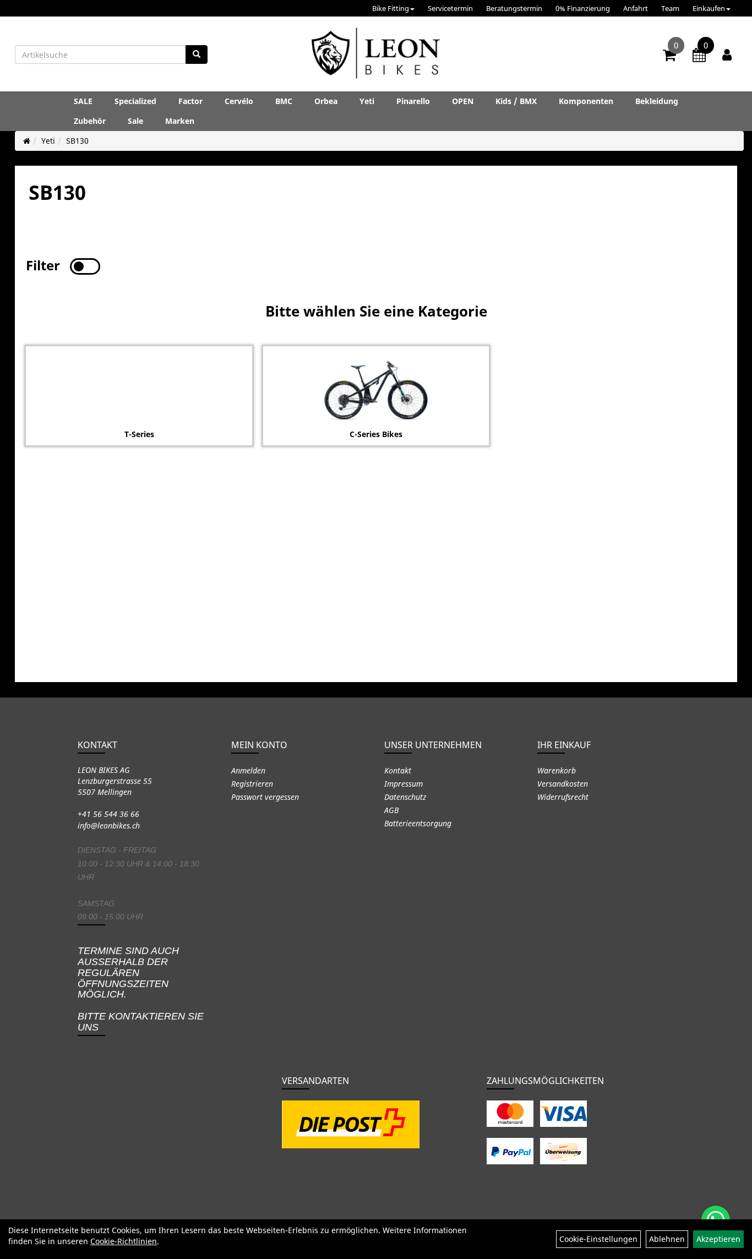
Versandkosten (562, 783)
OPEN (462, 101)
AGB (391, 810)
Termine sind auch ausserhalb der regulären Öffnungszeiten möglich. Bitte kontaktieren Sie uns (141, 989)
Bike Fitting (390, 8)
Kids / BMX (516, 101)
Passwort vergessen (265, 797)
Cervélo (239, 101)
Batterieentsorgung (417, 823)
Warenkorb (556, 770)
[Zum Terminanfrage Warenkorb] (699, 57)
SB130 (77, 140)
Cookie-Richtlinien (123, 1241)
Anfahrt (635, 8)
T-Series (139, 434)
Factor (190, 101)
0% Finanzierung (582, 8)
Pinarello (413, 101)
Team (670, 8)
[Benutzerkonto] (727, 54)
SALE (83, 101)
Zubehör (90, 121)
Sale (135, 121)
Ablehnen (667, 1239)
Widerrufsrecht (562, 797)
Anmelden (248, 770)
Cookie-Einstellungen (598, 1239)
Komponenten (586, 101)
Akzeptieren (718, 1239)
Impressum (403, 783)
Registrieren (252, 783)
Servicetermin (450, 8)
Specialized (135, 101)
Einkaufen (709, 8)
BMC (283, 101)
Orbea (325, 101)
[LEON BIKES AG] (376, 55)
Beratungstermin (514, 8)
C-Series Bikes (376, 434)
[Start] (26, 140)
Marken (179, 121)
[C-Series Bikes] (376, 390)
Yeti (366, 101)
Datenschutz (405, 797)
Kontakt (397, 770)
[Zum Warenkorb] (669, 57)
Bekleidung (656, 101)
